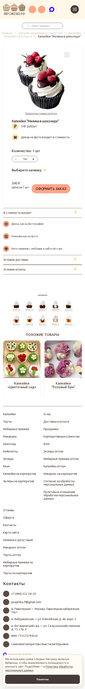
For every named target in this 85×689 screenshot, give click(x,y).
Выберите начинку (26, 170)
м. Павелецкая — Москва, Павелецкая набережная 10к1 (45, 610)
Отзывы (8, 510)
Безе (6, 466)
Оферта (8, 517)
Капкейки (74, 33)
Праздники (51, 429)
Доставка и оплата (56, 421)
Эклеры (8, 459)
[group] (21, 369)
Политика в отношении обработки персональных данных (61, 495)
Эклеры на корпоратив (18, 481)
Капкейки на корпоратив (19, 473)
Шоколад (9, 444)
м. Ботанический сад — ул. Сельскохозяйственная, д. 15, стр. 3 (45, 627)
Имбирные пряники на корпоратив (18, 564)
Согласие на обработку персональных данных (59, 483)
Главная (7, 33)
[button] (6, 369)
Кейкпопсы (10, 451)
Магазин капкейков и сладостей (40, 33)
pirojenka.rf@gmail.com (26, 602)
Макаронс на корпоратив (60, 473)
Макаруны (10, 436)
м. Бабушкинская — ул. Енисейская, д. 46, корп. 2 (43, 619)
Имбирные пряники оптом (61, 459)
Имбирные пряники (16, 429)
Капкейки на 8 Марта (18, 36)
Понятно (43, 679)
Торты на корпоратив (17, 573)
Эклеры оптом (53, 451)
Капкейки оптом (54, 466)
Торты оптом (12, 555)
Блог (47, 444)
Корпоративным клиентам (62, 436)
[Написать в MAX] (51, 9)
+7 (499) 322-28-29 (23, 593)
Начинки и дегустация (18, 540)
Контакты (9, 525)
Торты (7, 421)
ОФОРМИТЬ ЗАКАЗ (51, 189)
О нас (47, 414)
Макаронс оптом (14, 547)
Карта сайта (11, 532)
